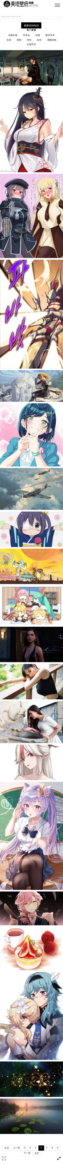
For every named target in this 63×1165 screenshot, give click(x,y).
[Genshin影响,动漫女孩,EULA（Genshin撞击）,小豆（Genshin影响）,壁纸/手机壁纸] (31, 1016)
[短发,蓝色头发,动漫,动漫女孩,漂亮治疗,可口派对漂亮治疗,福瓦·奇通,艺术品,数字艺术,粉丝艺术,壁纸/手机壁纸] (31, 434)
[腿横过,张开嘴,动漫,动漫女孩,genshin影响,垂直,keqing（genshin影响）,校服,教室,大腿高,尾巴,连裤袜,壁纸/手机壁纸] (31, 836)
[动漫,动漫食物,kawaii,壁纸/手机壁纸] (31, 948)
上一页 (16, 1148)
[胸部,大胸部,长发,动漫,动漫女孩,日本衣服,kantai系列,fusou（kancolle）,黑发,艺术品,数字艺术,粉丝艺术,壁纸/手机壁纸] (31, 129)
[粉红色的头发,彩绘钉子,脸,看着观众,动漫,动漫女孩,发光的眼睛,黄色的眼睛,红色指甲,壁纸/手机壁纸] (31, 908)
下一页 (27, 1153)
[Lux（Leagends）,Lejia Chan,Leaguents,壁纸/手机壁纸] (31, 386)
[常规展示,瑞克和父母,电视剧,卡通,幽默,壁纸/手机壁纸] (31, 566)
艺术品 (26, 35)
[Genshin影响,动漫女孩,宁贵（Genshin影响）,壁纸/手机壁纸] (31, 762)
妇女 (39, 40)
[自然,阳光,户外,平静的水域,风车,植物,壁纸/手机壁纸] (31, 1116)
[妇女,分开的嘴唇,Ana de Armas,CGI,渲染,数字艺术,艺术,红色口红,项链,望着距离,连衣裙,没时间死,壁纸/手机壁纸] (31, 644)
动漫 (38, 35)
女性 (29, 40)
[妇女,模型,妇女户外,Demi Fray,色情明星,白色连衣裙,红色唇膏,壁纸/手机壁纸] (31, 722)
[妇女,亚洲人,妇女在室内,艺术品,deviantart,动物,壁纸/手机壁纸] (31, 68)
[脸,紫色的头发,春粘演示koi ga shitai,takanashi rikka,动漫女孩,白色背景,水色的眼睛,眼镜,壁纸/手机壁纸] (31, 529)
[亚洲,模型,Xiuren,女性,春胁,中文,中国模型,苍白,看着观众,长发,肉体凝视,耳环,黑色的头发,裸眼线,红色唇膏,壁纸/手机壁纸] (31, 681)
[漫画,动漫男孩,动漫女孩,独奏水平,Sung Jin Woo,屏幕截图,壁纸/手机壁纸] (31, 314)
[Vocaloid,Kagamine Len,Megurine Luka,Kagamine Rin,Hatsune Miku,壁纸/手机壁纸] (31, 605)
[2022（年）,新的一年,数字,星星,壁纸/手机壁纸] (31, 1079)
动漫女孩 (12, 35)
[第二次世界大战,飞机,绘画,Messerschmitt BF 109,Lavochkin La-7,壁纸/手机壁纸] (31, 489)
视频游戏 (51, 40)
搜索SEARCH (31, 25)
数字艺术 (50, 35)
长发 (9, 40)
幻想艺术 (31, 45)
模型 (19, 40)
